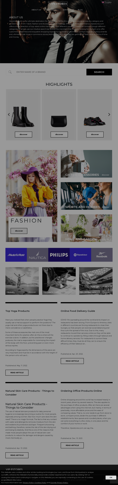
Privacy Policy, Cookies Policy (34, 483)
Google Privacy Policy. (59, 483)
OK (111, 477)
